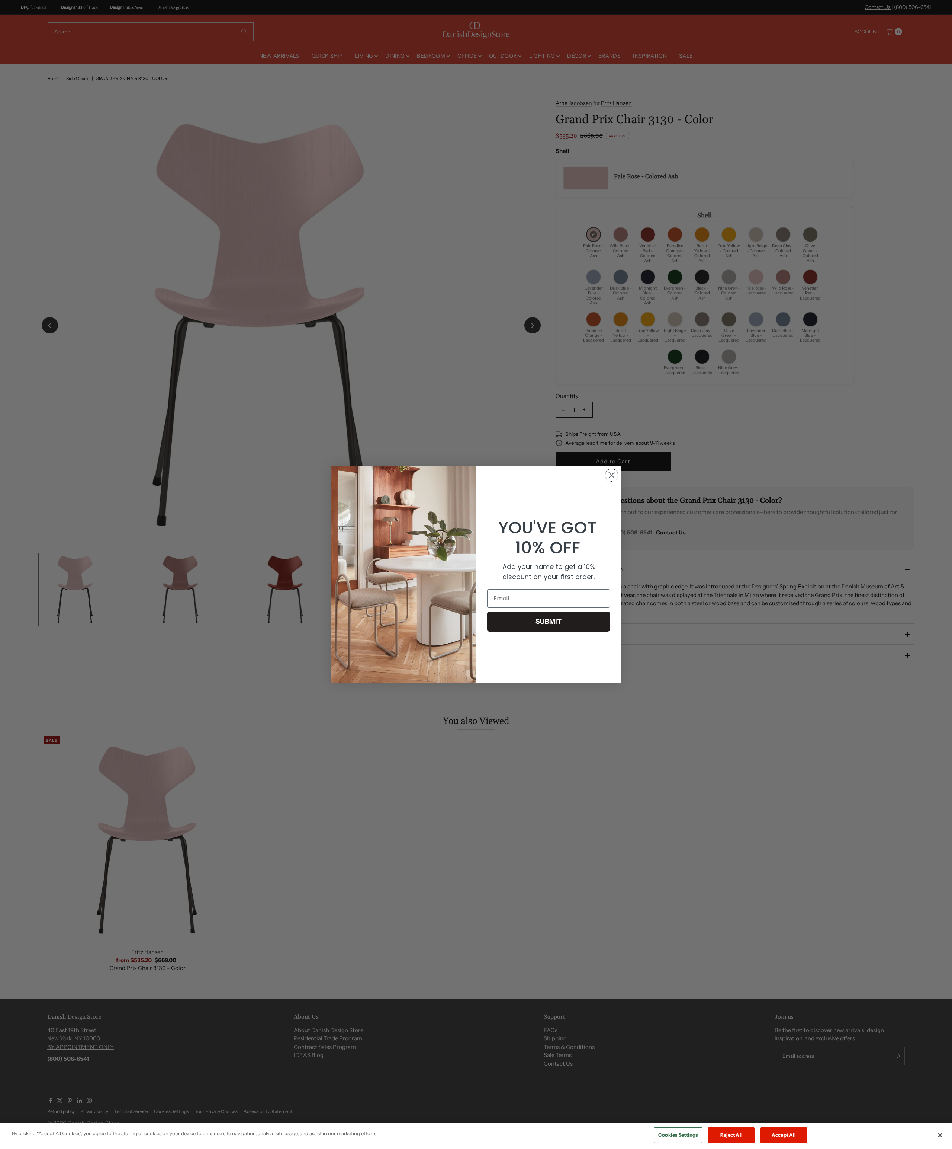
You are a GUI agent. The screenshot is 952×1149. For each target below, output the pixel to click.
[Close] (940, 1135)
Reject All (731, 1135)
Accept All (784, 1135)
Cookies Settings (678, 1135)
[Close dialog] (611, 475)
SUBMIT (549, 621)
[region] (476, 1136)
